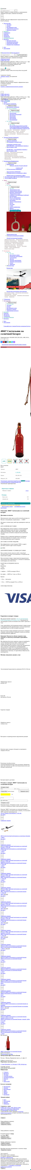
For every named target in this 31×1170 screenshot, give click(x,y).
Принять (3, 1168)
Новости (6, 1078)
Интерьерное (7, 1086)
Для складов (8, 178)
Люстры (9, 129)
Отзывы (23, 481)
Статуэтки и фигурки (15, 199)
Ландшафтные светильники (19, 157)
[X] (6, 342)
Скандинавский (14, 127)
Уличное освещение (12, 140)
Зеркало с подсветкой (10, 133)
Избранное (6, 1103)
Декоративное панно (15, 193)
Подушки (12, 204)
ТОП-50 (6, 99)
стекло (27, 490)
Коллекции (6, 1094)
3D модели (6, 314)
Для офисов (14, 178)
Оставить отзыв (4, 787)
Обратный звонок (5, 59)
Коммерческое (10, 164)
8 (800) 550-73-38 (5, 60)
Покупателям (7, 23)
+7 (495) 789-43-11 (14, 1107)
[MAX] (14, 342)
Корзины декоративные (16, 192)
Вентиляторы (20, 132)
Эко (24, 128)
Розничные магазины (12, 43)
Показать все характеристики (8, 503)
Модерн (12, 125)
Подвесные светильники (16, 256)
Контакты (6, 39)
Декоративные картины (16, 191)
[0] (1, 73)
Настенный (12, 115)
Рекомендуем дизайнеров (13, 44)
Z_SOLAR (18, 472)
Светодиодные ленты (10, 132)
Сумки (11, 205)
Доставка (9, 24)
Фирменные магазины (12, 42)
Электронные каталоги (13, 28)
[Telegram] (8, 342)
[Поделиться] (6, 339)
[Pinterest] (4, 342)
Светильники (16, 129)
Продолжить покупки (6, 1124)
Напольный (13, 117)
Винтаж (16, 128)
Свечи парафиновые (15, 207)
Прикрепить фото (24, 791)
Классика (27, 128)
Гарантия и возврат (10, 482)
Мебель (11, 208)
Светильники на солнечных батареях (14, 156)
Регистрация (7, 322)
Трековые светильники (23, 133)
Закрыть (3, 1117)
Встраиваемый (13, 119)
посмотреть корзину (18, 86)
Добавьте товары (5, 76)
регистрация (7, 48)
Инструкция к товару (7, 506)
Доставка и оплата (21, 344)
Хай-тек (23, 125)
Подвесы (22, 131)
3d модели (6, 35)
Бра (5, 129)
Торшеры (23, 129)
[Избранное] (2, 339)
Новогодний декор (15, 211)
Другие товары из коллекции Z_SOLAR (11, 813)
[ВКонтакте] (1, 342)
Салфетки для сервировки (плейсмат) (19, 195)
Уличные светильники (15, 260)
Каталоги (6, 31)
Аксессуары (8, 157)
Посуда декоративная (15, 197)
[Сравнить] (9, 340)
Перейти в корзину (5, 1122)
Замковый (26, 127)
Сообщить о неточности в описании (10, 505)
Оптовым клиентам (9, 38)
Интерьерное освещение (10, 103)
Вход (5, 321)
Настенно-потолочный (15, 114)
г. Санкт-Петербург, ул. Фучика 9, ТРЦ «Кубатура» (14, 1064)
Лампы (6, 135)
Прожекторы (8, 158)
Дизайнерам (7, 36)
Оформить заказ (5, 1136)
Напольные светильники (11, 153)
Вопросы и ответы (11, 30)
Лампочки (12, 264)
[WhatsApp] (10, 342)
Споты (17, 131)
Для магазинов (19, 176)
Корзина (6, 1102)
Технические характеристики (9, 344)
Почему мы (18, 482)
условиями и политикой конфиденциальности (11, 1166)
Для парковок (26, 176)
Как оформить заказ (12, 27)
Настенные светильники (16, 152)
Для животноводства (10, 176)
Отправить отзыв (5, 802)
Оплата (8, 26)
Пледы (11, 203)
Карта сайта (7, 1081)
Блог (5, 1080)
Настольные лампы (9, 131)
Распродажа (7, 250)
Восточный (21, 127)
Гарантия (6, 34)
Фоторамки (12, 200)
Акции (5, 102)
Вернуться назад (12, 105)
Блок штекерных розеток (11, 154)
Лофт (26, 125)
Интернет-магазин (11, 40)
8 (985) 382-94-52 (5, 94)
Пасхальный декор (14, 209)
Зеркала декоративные (15, 201)
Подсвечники (13, 196)
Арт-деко (12, 128)
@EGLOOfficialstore (14, 1109)
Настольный (13, 118)
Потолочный (13, 113)
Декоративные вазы (15, 189)
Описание (18, 481)
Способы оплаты (8, 1076)
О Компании (7, 32)
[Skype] (12, 342)
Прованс (20, 128)
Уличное (6, 1088)
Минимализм (17, 125)
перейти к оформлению (7, 86)
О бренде (6, 1072)
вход (5, 47)
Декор (5, 180)
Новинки (7, 100)
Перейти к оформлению (7, 1157)
